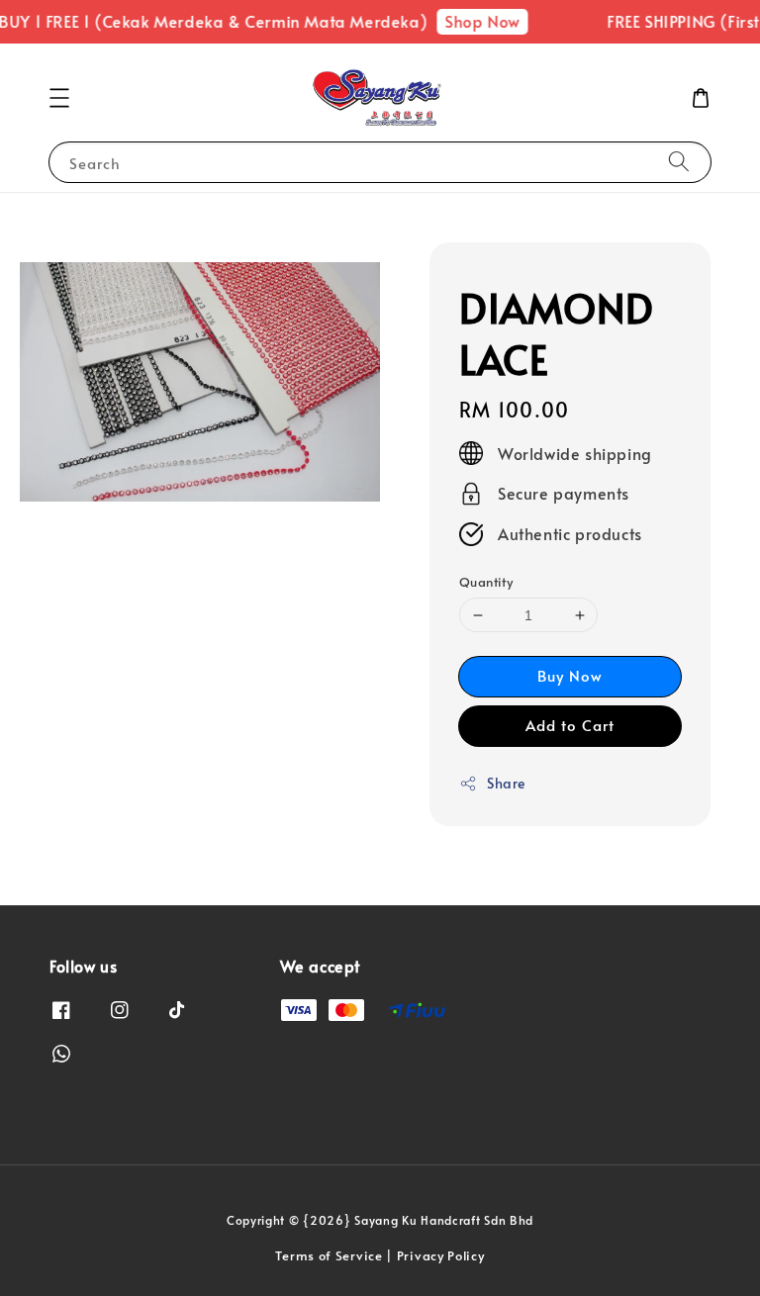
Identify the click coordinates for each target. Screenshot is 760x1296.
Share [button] (506, 783)
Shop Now (475, 21)
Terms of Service (328, 1255)
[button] (59, 98)
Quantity (486, 582)
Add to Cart (570, 724)
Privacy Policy (441, 1255)
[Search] (679, 161)
